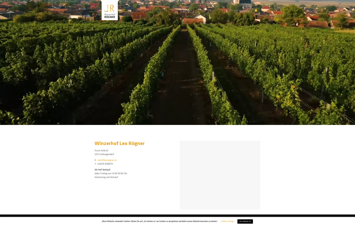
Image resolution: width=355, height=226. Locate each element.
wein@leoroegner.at (107, 160)
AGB (138, 220)
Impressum (115, 220)
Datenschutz (128, 220)
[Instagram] (256, 221)
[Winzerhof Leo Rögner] (110, 11)
